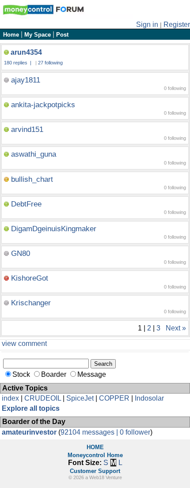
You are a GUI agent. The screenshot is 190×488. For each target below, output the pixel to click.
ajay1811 (25, 80)
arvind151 (27, 129)
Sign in (147, 24)
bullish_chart (32, 179)
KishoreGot (29, 278)
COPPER (114, 398)
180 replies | (18, 62)
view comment (24, 343)
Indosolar (149, 398)
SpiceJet (80, 398)
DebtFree (26, 204)
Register (176, 24)
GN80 (20, 253)
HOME (95, 447)
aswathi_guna (33, 154)
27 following (50, 62)
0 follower (135, 432)
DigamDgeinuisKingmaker (53, 229)
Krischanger (31, 303)
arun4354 (26, 52)
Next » (176, 328)
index (10, 398)
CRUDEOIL (42, 398)
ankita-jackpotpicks (43, 105)
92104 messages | (90, 432)
